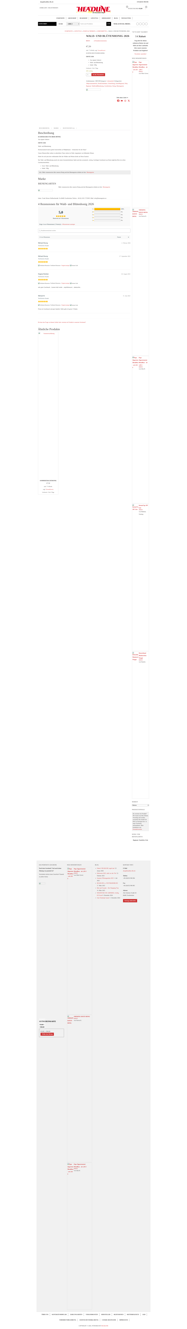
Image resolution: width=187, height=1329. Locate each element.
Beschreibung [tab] (44, 128)
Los (108, 24)
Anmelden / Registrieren (48, 8)
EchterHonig (111, 83)
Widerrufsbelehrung (67, 1320)
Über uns (45, 1314)
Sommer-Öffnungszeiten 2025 (105, 878)
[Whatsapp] (125, 100)
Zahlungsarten (76, 1314)
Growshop (72, 18)
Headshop (83, 18)
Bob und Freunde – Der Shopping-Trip (108, 888)
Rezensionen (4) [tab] (69, 128)
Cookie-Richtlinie (109, 1320)
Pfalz (126, 83)
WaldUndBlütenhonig (98, 86)
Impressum (123, 1320)
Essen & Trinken (89, 31)
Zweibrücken (108, 86)
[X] (128, 100)
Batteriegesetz (133, 1314)
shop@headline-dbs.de (129, 871)
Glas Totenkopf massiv (103, 898)
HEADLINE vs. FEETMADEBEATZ (107, 883)
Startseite (60, 18)
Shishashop (106, 18)
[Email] (121, 100)
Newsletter (126, 18)
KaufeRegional (120, 83)
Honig (114, 86)
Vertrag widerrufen (130, 900)
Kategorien (43, 24)
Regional (88, 86)
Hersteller (105, 1314)
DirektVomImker (102, 83)
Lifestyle (94, 18)
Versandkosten (101, 50)
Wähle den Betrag (47, 1034)
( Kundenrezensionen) (100, 41)
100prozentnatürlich (91, 83)
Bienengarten (120, 86)
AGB (143, 1314)
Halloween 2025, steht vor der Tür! (106, 873)
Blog (116, 18)
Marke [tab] (56, 128)
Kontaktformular (137, 829)
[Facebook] (118, 100)
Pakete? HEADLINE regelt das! (106, 868)
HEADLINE (104, 1326)
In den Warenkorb (98, 74)
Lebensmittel (102, 31)
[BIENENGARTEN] (93, 92)
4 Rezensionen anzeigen (68, 224)
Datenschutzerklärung (89, 1320)
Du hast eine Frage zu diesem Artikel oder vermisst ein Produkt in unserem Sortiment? (62, 322)
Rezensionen (118, 1314)
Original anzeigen (65, 265)
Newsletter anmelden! (140, 54)
